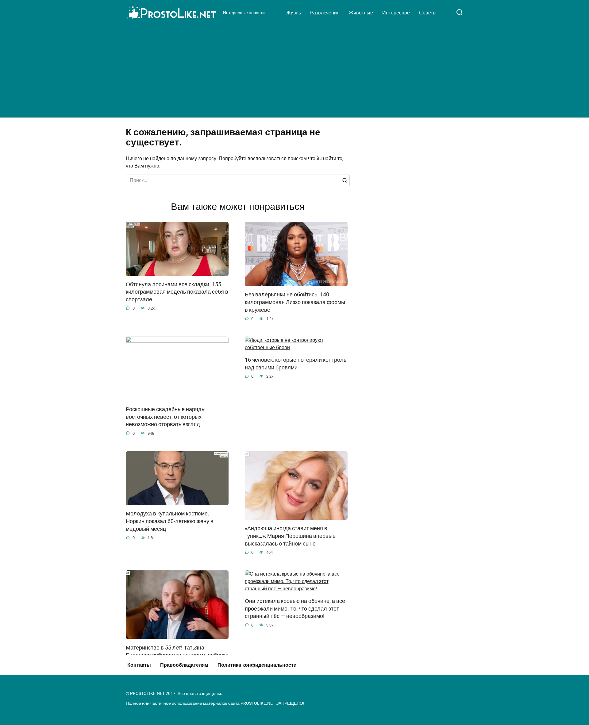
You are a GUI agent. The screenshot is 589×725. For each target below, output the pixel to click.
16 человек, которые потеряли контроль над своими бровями (295, 364)
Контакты (139, 665)
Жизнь (293, 13)
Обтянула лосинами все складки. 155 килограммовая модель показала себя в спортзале (177, 292)
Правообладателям (184, 665)
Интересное (396, 13)
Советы (428, 13)
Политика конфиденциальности (257, 665)
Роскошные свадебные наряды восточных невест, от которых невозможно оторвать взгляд (166, 416)
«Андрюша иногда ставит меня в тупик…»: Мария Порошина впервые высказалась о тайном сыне (290, 535)
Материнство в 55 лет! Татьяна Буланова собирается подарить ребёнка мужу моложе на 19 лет (177, 654)
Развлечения (325, 13)
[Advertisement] (294, 69)
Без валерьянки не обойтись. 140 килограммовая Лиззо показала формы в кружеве (295, 302)
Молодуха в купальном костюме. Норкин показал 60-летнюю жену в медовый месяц (170, 521)
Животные (361, 13)
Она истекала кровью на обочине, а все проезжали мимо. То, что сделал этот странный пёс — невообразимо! (295, 608)
